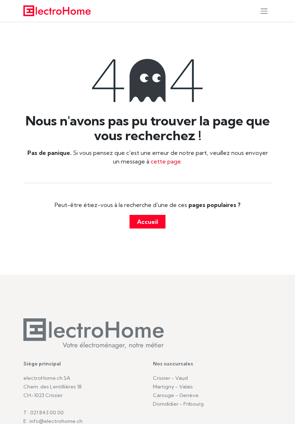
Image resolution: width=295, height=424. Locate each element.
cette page (166, 161)
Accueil (147, 221)
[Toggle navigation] (264, 11)
